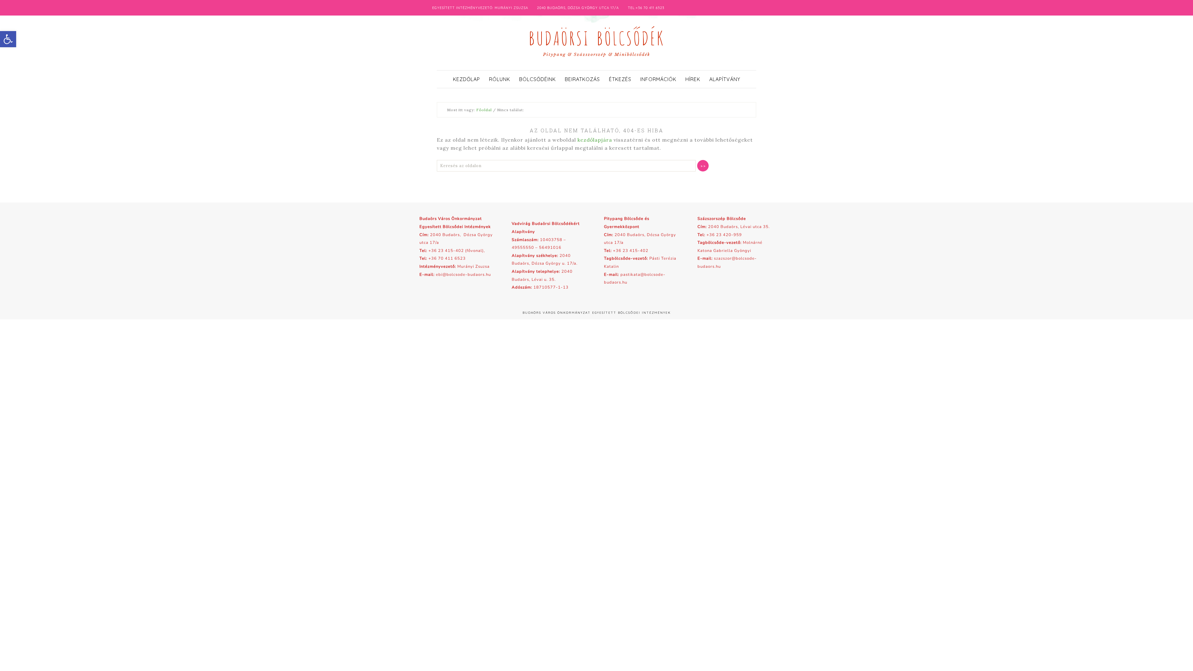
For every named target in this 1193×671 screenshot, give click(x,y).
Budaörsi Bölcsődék (596, 36)
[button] (8, 39)
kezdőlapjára (595, 140)
